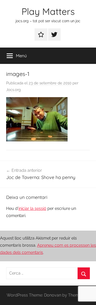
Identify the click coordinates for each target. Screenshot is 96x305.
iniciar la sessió (32, 208)
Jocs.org (13, 89)
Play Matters (48, 11)
